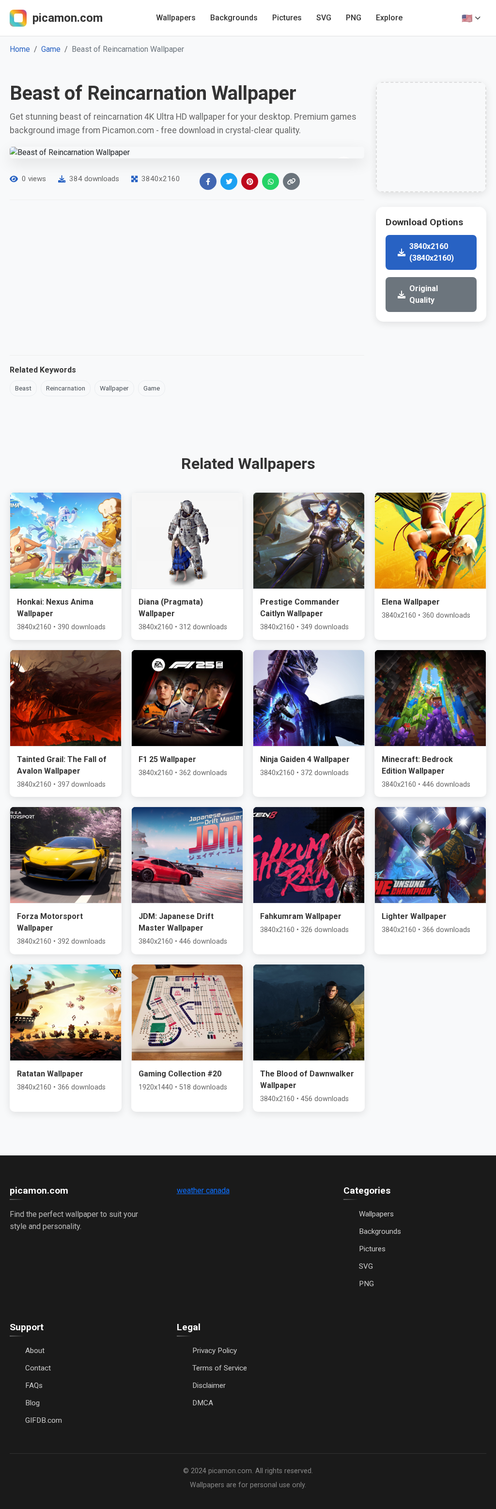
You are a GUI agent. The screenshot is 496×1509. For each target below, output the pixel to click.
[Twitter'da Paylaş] (228, 181)
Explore (389, 17)
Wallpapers (176, 17)
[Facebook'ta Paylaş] (208, 181)
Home (20, 49)
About (35, 1350)
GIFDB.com (43, 1420)
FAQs (34, 1385)
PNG (353, 17)
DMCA (202, 1403)
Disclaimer (209, 1385)
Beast (23, 388)
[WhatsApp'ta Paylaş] (270, 181)
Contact (38, 1368)
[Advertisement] (187, 277)
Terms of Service (219, 1368)
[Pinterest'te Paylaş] (249, 181)
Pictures (287, 17)
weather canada (203, 1190)
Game (51, 49)
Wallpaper (114, 388)
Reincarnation (65, 388)
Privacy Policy (214, 1350)
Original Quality (423, 294)
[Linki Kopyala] (291, 181)
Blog (32, 1403)
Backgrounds (234, 17)
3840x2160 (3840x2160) (431, 252)
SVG (323, 17)
